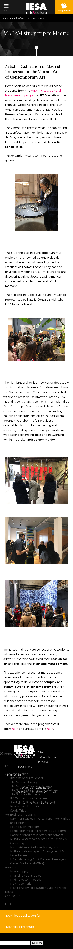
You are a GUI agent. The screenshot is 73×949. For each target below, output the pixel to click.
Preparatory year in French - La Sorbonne (38, 831)
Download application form (24, 915)
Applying (11, 867)
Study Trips (18, 810)
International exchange (26, 806)
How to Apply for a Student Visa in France (38, 887)
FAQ (53, 791)
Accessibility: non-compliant (31, 791)
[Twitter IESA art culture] (11, 775)
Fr (6, 765)
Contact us (26, 787)
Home (5, 18)
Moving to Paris (20, 883)
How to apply (19, 871)
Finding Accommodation (26, 879)
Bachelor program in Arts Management (36, 835)
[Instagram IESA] (19, 775)
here (15, 728)
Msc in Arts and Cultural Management (36, 847)
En (7, 761)
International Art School (26, 778)
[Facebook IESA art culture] (7, 775)
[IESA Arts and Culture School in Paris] (36, 8)
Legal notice (43, 787)
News (12, 18)
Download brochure (20, 927)
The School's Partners (25, 794)
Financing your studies (25, 875)
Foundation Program (24, 826)
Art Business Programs (20, 814)
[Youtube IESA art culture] (15, 775)
